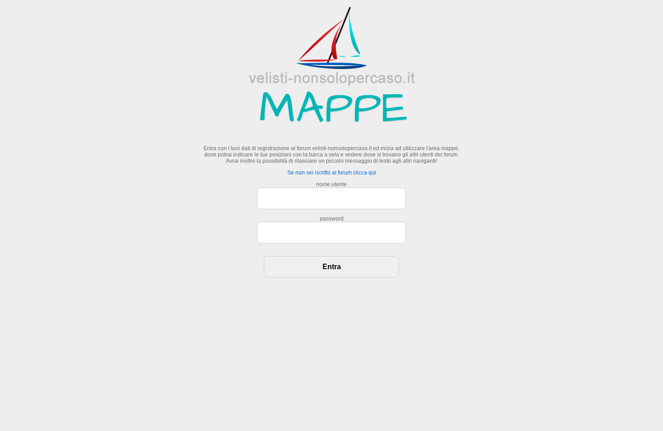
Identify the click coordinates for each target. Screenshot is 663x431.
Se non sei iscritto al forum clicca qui (331, 173)
